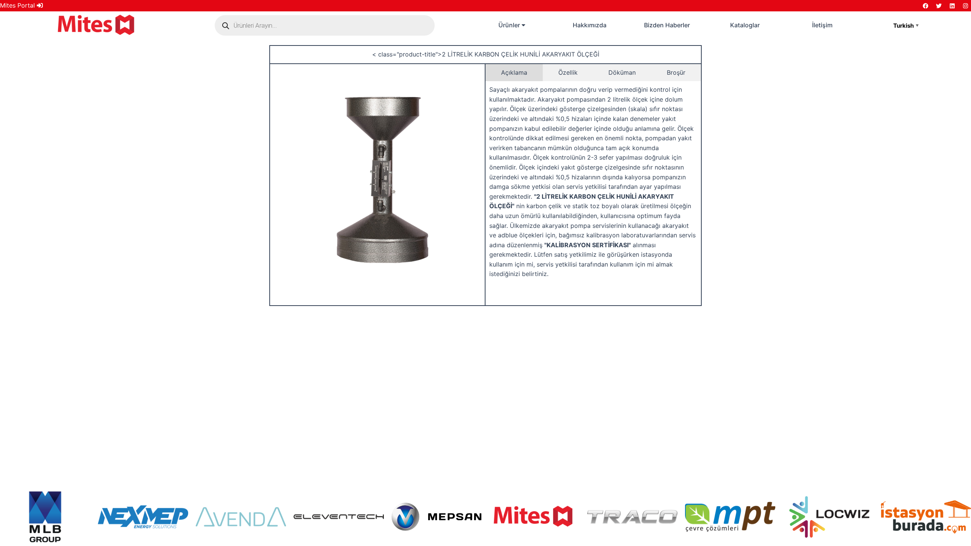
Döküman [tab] (622, 72)
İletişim (822, 25)
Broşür (676, 72)
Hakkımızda (589, 25)
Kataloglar (745, 25)
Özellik (568, 72)
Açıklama (514, 72)
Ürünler (510, 25)
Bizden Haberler (667, 25)
